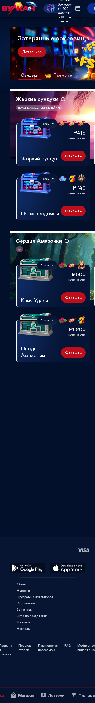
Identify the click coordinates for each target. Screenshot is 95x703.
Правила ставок (25, 645)
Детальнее (32, 51)
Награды (23, 628)
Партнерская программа (48, 645)
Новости (23, 590)
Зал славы (24, 609)
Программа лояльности (35, 597)
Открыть (73, 155)
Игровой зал (26, 603)
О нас (21, 584)
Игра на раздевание (32, 616)
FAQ (67, 645)
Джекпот (23, 622)
